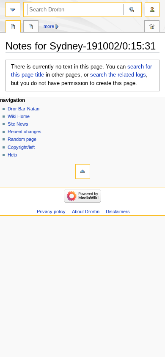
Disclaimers (118, 211)
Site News (18, 123)
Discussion (31, 27)
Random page (22, 139)
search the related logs (118, 75)
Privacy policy (51, 211)
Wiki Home (19, 116)
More (49, 26)
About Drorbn (85, 211)
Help (12, 154)
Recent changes (24, 131)
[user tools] (152, 9)
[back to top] (82, 171)
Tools (152, 27)
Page (13, 27)
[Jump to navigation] (13, 9)
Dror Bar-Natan (23, 108)
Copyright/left (21, 147)
